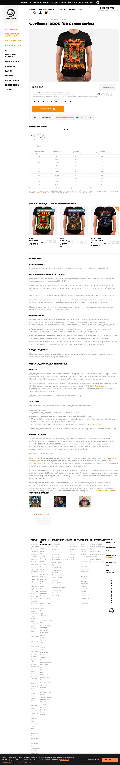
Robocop (43, 559)
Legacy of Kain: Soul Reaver (34, 679)
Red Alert (34, 711)
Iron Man (72, 554)
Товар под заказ (108, 87)
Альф (42, 571)
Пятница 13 (44, 675)
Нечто (42, 660)
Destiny (33, 616)
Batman (72, 544)
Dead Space (35, 608)
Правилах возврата (105, 490)
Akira (82, 544)
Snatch (42, 561)
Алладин (55, 552)
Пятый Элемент (45, 677)
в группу (97, 191)
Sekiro (33, 716)
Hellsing (83, 554)
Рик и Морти (56, 562)
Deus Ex (33, 618)
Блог (80, 9)
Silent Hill (34, 718)
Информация (98, 540)
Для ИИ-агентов (95, 559)
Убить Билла (44, 702)
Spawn (72, 559)
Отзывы (32, 9)
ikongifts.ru (110, 557)
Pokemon (84, 566)
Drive (42, 551)
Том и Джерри (57, 577)
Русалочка (55, 565)
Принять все (110, 759)
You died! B (63, 239)
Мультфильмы (61, 540)
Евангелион (85, 569)
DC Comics (73, 546)
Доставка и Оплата (46, 9)
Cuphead (34, 589)
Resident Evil (35, 713)
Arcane (42, 548)
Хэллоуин (43, 712)
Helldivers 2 (34, 656)
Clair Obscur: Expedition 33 (35, 571)
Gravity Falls (56, 544)
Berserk (83, 546)
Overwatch (34, 705)
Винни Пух (56, 557)
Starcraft (34, 721)
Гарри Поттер (45, 603)
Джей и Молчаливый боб (44, 611)
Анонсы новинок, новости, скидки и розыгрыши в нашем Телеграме (58, 3)
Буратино (55, 554)
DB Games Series (42, 19)
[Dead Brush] (11, 14)
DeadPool (73, 549)
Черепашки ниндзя (59, 587)
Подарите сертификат (65, 117)
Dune (32, 634)
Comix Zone (34, 576)
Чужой (42, 714)
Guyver (54, 546)
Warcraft (33, 751)
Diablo (33, 621)
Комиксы (75, 540)
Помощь (72, 9)
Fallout (33, 644)
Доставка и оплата (96, 554)
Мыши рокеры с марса (60, 559)
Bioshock (34, 557)
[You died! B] (74, 221)
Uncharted (34, 743)
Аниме (84, 540)
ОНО (41, 667)
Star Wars (43, 564)
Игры (31, 19)
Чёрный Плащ (57, 590)
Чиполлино (56, 595)
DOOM (33, 631)
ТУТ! (114, 428)
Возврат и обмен (96, 551)
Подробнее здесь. (94, 424)
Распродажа (11, 29)
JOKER (42, 556)
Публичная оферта (96, 544)
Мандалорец (44, 652)
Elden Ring (34, 641)
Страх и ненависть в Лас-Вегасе (46, 692)
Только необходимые (90, 759)
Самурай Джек (57, 567)
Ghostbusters (44, 554)
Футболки (54, 19)
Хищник (43, 704)
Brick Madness (33, 239)
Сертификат (101, 386)
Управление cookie (96, 562)
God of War (34, 651)
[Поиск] (34, 12)
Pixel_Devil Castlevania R (97, 240)
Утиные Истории (58, 585)
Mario (32, 683)
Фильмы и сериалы (45, 542)
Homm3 (33, 664)
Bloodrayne (34, 567)
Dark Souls (34, 596)
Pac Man (33, 708)
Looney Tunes (56, 549)
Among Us (34, 544)
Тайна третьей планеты (60, 575)
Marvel (72, 557)
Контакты (62, 9)
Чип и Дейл (56, 593)
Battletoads (35, 551)
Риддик (43, 680)
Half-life (33, 654)
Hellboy (72, 552)
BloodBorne (34, 564)
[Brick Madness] (43, 221)
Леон (42, 650)
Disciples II (34, 624)
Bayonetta (34, 554)
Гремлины (43, 606)
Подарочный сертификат (12, 35)
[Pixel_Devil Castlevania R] (105, 221)
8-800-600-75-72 (107, 8)
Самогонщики (45, 682)
